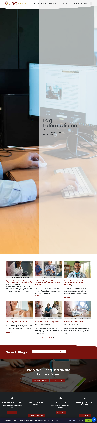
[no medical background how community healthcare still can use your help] (48, 269)
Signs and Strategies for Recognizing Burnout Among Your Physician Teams (19, 282)
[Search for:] (45, 351)
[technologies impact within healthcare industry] (77, 310)
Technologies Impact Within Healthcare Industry (73, 322)
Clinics (32, 4)
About (61, 4)
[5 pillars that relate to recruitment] (19, 310)
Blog (67, 4)
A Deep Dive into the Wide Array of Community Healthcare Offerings (47, 322)
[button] (91, 3)
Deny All (81, 420)
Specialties (52, 4)
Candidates (41, 4)
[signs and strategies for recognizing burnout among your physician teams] (19, 269)
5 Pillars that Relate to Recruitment (18, 321)
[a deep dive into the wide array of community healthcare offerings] (48, 310)
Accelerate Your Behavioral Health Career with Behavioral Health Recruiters (75, 282)
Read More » (9, 294)
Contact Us (75, 4)
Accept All (88, 420)
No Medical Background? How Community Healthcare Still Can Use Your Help (47, 282)
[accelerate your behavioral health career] (77, 269)
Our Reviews (84, 4)
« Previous (42, 338)
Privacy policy (72, 420)
